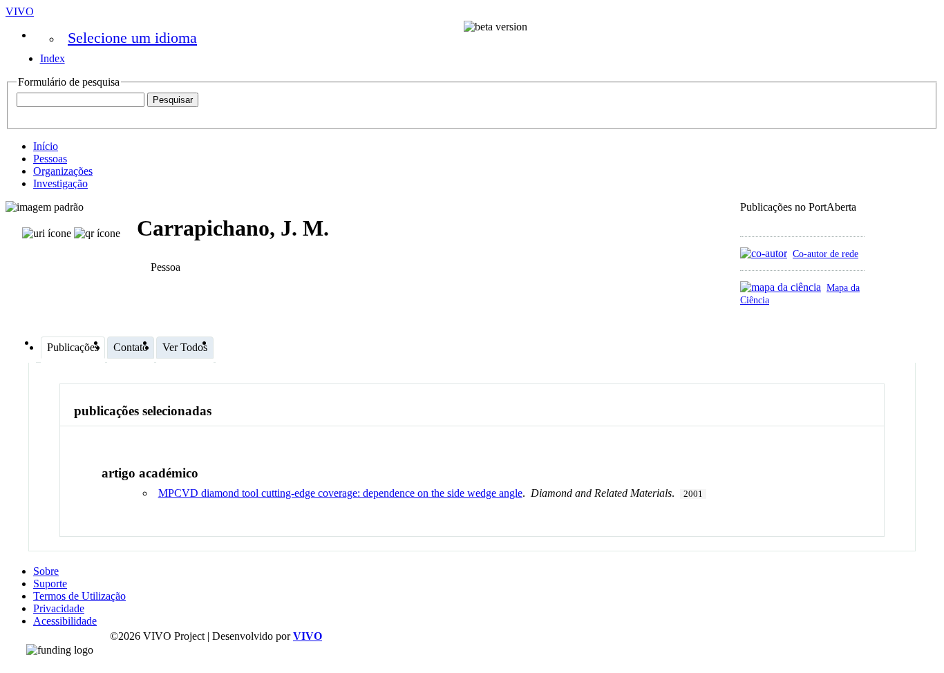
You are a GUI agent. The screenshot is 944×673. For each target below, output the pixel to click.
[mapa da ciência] (780, 287)
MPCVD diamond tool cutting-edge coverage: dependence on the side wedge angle (340, 493)
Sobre (46, 571)
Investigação (60, 183)
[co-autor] (763, 253)
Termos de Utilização (79, 596)
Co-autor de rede (825, 253)
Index (52, 58)
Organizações (63, 171)
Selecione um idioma (132, 37)
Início (45, 146)
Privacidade (58, 608)
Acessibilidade (65, 621)
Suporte (50, 583)
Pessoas (50, 158)
